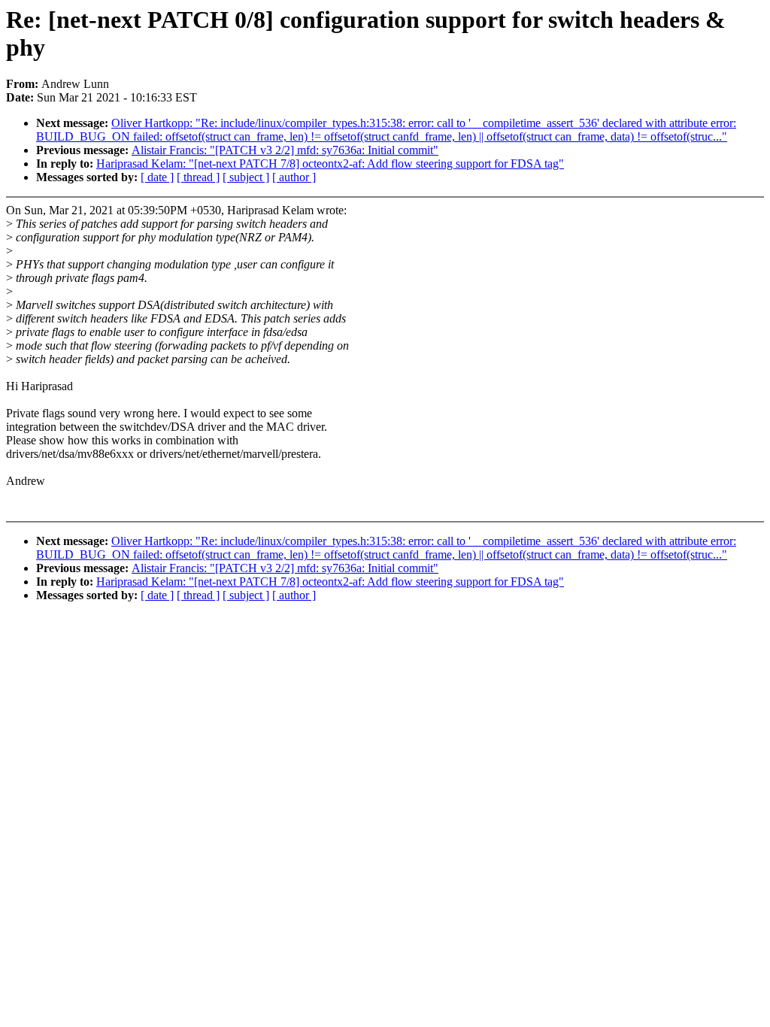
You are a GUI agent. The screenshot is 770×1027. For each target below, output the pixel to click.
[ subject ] (246, 177)
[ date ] (157, 177)
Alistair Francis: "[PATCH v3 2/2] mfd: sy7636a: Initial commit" (285, 150)
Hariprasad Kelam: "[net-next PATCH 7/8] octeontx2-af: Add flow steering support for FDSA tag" (330, 163)
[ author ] (294, 177)
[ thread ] (198, 177)
